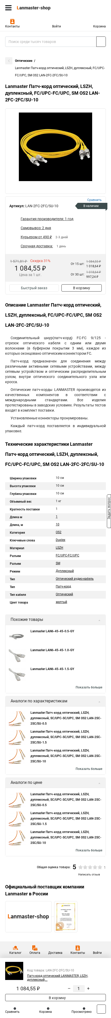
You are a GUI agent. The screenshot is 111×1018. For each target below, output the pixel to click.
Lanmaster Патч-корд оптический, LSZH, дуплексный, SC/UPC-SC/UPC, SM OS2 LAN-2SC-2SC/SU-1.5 (65, 737)
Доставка (55, 953)
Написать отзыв (89, 874)
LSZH (59, 547)
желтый (61, 602)
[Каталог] (8, 7)
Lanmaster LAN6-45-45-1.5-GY (52, 669)
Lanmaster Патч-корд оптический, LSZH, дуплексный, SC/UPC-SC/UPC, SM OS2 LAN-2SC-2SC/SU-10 (65, 756)
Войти (56, 26)
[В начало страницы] (101, 1009)
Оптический (64, 594)
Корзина (99, 26)
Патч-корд (63, 586)
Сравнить (12, 1012)
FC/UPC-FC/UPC (67, 555)
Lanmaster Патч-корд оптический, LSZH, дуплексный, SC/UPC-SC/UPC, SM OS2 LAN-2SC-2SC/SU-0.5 (65, 718)
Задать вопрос (109, 508)
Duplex (60, 540)
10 (57, 524)
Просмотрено (82, 1012)
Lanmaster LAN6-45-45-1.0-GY (52, 650)
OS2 (58, 532)
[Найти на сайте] (101, 41)
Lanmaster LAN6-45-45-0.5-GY (52, 631)
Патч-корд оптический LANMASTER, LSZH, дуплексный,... (57, 978)
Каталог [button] (15, 953)
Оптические (23, 61)
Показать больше (89, 687)
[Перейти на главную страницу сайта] (39, 8)
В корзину (81, 288)
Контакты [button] (12, 26)
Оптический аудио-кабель (75, 579)
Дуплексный (65, 571)
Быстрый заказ (34, 288)
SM (58, 563)
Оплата (34, 953)
